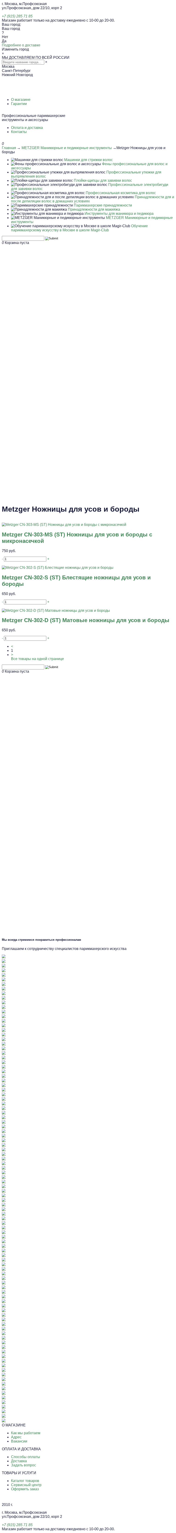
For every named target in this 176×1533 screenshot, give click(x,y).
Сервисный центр (26, 1485)
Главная (9, 148)
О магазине (20, 100)
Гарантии (19, 104)
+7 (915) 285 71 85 (17, 16)
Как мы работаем (25, 1433)
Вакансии (19, 1441)
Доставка (19, 1461)
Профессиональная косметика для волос (121, 193)
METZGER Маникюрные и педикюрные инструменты (67, 148)
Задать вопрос (23, 1465)
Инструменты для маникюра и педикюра (119, 213)
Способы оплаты (25, 1457)
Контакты (19, 132)
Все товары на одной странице (37, 659)
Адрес (16, 1437)
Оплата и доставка (27, 128)
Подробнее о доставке (21, 45)
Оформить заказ (25, 1489)
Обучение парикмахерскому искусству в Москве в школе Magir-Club (79, 228)
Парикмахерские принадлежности (103, 205)
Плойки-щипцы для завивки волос (103, 180)
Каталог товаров (25, 1481)
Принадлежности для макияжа (94, 209)
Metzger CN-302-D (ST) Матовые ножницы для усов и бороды (85, 620)
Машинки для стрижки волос (88, 160)
